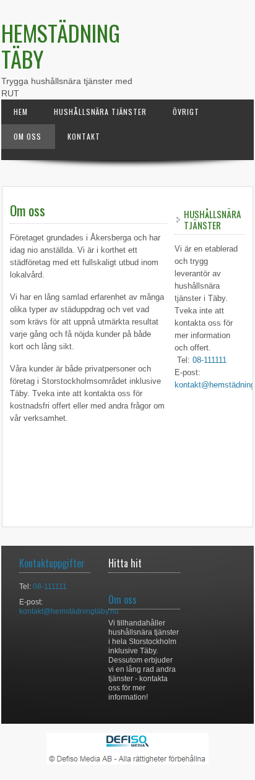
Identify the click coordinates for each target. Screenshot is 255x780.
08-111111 (209, 360)
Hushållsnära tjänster (100, 111)
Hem (21, 111)
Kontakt (83, 136)
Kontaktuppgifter (52, 563)
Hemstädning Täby (60, 45)
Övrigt (186, 111)
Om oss (27, 136)
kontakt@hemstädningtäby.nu (69, 611)
